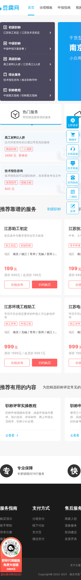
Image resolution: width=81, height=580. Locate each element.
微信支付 (38, 539)
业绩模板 (46, 7)
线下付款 (38, 525)
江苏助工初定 (11, 32)
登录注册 (6, 532)
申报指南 (64, 7)
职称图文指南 (29, 95)
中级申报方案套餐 (13, 48)
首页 (31, 7)
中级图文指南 (11, 95)
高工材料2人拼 (12, 64)
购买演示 (6, 518)
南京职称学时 (29, 79)
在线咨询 (17, 284)
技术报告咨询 (11, 79)
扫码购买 (45, 284)
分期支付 (38, 518)
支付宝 (36, 532)
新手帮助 (6, 525)
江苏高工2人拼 (31, 64)
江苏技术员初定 (31, 32)
